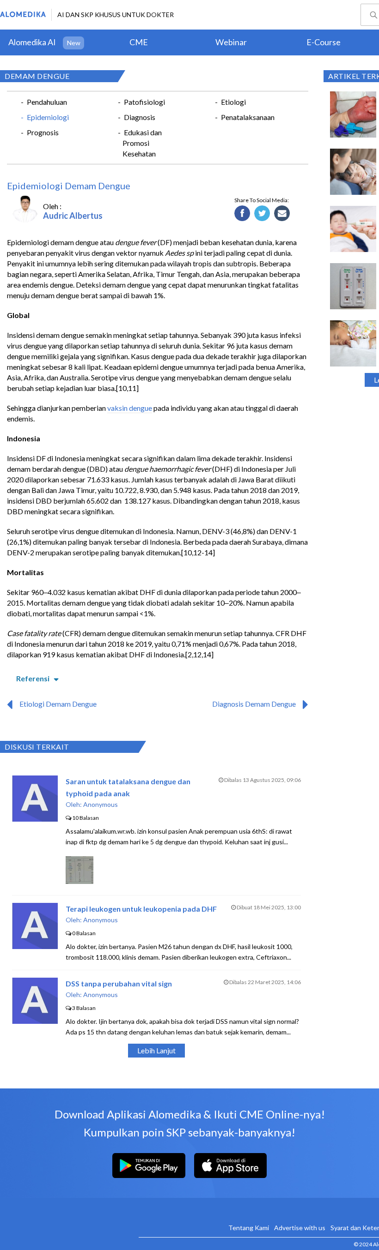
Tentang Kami (248, 1228)
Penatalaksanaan (248, 117)
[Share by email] (282, 213)
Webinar (231, 42)
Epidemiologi (48, 117)
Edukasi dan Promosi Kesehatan (142, 143)
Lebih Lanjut (156, 1050)
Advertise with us (299, 1228)
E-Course (323, 42)
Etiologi (233, 101)
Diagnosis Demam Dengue (254, 703)
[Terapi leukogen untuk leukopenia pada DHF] (35, 946)
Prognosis (43, 132)
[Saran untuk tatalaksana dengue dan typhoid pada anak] (35, 818)
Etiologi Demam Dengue (58, 703)
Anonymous (100, 804)
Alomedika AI (32, 42)
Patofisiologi (144, 101)
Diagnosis (139, 117)
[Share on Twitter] (262, 213)
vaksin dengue (129, 407)
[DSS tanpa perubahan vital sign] (35, 1020)
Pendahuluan (47, 101)
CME (138, 42)
